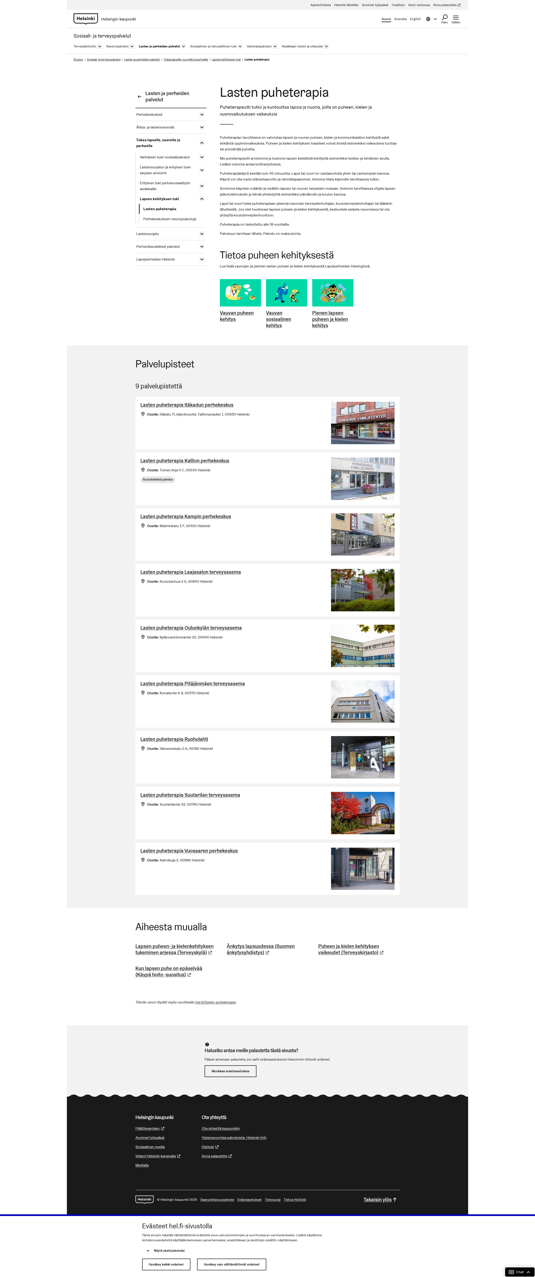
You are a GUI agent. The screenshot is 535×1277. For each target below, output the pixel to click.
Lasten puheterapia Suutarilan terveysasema (190, 795)
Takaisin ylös (378, 1199)
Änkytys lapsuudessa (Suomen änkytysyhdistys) (267, 949)
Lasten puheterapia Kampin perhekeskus (185, 516)
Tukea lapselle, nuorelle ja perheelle (186, 59)
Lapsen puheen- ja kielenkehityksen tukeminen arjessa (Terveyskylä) (176, 949)
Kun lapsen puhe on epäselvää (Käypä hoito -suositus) (176, 971)
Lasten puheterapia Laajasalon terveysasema (190, 572)
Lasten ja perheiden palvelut (142, 59)
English (415, 19)
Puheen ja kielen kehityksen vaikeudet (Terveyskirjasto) (359, 949)
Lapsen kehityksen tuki (226, 59)
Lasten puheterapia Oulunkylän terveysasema (191, 628)
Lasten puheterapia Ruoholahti (174, 739)
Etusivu (78, 59)
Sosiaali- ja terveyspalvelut (104, 59)
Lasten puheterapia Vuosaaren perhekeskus (189, 850)
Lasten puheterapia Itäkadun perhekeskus (186, 405)
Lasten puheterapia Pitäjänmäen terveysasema (192, 683)
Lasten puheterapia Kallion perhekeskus (184, 460)
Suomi (386, 19)
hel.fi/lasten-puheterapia (215, 1002)
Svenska (400, 19)
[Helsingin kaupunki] (144, 1199)
